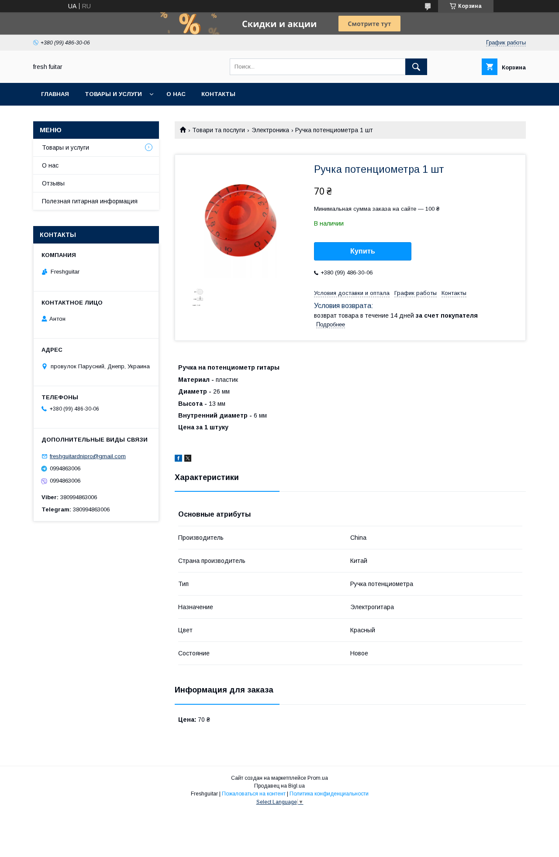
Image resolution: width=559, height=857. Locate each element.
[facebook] (178, 459)
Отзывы (53, 183)
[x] (187, 459)
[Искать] (416, 66)
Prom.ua (317, 778)
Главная (55, 94)
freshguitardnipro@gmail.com (88, 456)
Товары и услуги (113, 94)
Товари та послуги (218, 130)
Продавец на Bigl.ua (279, 786)
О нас (176, 94)
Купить (362, 251)
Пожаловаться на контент (254, 794)
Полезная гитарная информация (90, 201)
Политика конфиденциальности (329, 794)
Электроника (270, 130)
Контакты (218, 94)
